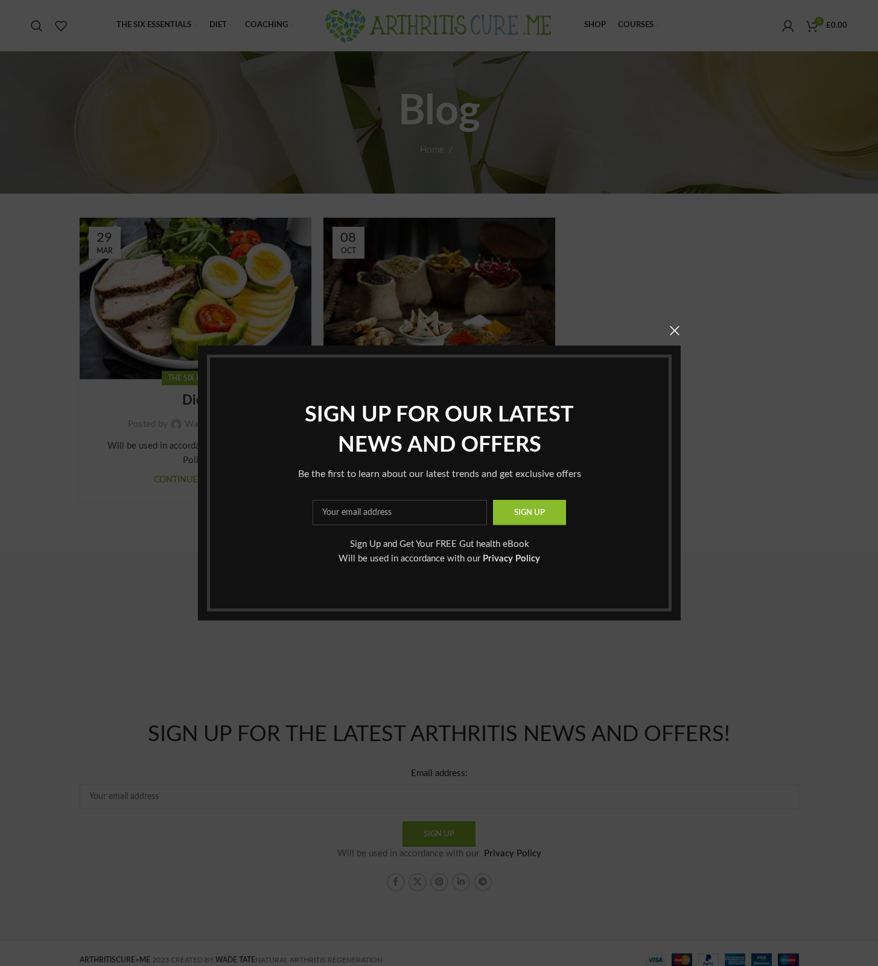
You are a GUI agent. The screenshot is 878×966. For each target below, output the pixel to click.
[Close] (675, 330)
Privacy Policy (511, 558)
